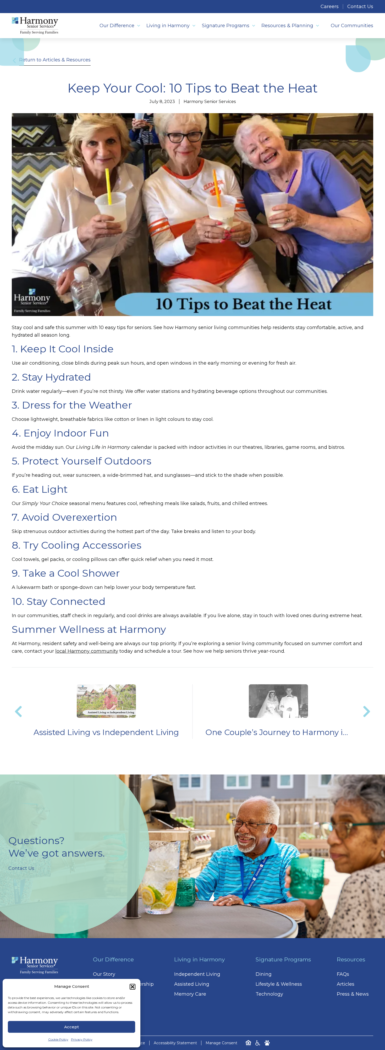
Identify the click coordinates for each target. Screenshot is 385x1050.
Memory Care (190, 994)
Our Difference (117, 25)
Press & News (353, 994)
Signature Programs (225, 25)
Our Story (104, 974)
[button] (132, 986)
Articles (345, 984)
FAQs (343, 974)
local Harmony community (86, 651)
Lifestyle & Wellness (279, 984)
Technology (269, 994)
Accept (71, 1026)
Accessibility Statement (175, 1043)
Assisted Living (191, 984)
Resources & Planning (287, 25)
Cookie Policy (58, 1039)
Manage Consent (221, 1043)
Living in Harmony (168, 25)
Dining (264, 974)
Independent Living (197, 974)
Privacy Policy (81, 1039)
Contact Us (360, 6)
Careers (330, 6)
